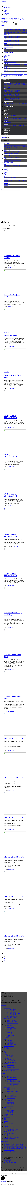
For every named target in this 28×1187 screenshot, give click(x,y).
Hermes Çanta (10, 45)
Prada (5, 39)
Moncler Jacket (7, 68)
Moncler (6, 67)
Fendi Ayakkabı (14, 49)
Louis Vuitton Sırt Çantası (13, 1014)
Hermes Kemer (10, 1035)
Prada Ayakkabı (13, 40)
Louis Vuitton (7, 28)
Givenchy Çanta (7, 64)
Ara (16, 24)
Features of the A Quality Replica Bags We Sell (15, 1147)
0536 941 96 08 (7, 8)
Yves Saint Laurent (8, 47)
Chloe (5, 58)
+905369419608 (7, 1160)
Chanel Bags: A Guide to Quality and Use (13, 1144)
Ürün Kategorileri (5, 79)
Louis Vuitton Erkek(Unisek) (17, 30)
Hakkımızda (6, 13)
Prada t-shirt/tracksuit (12, 1028)
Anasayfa (6, 10)
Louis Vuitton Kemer (12, 1012)
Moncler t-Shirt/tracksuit (9, 1070)
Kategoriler (3, 1005)
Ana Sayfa (3, 137)
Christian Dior (7, 34)
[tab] (14, 1005)
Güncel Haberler (4, 1141)
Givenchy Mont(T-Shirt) (17, 64)
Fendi (5, 48)
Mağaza (5, 11)
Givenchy (6, 63)
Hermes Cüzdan (13, 44)
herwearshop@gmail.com (10, 1162)
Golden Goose (7, 55)
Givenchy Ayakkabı (11, 1062)
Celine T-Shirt (13, 62)
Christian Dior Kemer (12, 1021)
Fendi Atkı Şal (7, 49)
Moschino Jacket (7, 71)
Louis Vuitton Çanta (8, 29)
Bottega (5, 56)
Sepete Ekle (10, 267)
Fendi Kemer (21, 49)
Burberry (6, 59)
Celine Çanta (7, 62)
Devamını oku (11, 346)
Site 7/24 (14, 1173)
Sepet (5, 15)
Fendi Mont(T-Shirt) (11, 1044)
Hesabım (6, 14)
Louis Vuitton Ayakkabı (18, 32)
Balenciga (6, 53)
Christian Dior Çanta (8, 36)
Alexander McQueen (9, 52)
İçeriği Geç (3, 1)
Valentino (6, 132)
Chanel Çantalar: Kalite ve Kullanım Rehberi (14, 1146)
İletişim (2, 1154)
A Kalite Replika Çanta (9, 1151)
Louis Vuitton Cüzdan (18, 29)
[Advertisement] (14, 977)
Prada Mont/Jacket (14, 41)
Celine (5, 60)
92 (4, 960)
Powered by (4, 1181)
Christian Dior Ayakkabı (12, 37)
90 (4, 957)
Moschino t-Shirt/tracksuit (17, 71)
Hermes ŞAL (7, 44)
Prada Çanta (6, 40)
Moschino (6, 70)
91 (4, 958)
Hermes (5, 43)
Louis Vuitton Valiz (11, 1017)
